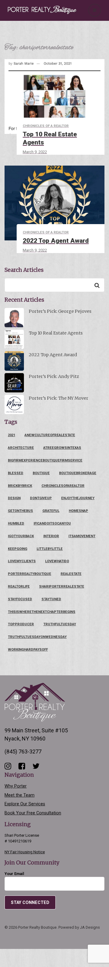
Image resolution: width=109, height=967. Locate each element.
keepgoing (17, 549)
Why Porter (16, 786)
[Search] (96, 285)
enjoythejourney (77, 498)
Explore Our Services (25, 804)
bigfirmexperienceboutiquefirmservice (45, 460)
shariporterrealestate (61, 586)
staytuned (51, 599)
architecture (21, 448)
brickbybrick (20, 486)
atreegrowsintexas (62, 448)
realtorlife (19, 586)
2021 (11, 435)
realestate (71, 574)
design (14, 498)
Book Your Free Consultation (33, 813)
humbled (16, 523)
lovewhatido (57, 561)
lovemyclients (22, 561)
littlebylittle (50, 549)
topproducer (21, 624)
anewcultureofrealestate (50, 435)
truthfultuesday (59, 624)
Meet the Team (20, 795)
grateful (50, 511)
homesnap (78, 511)
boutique (41, 473)
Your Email (14, 873)
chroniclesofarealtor (62, 486)
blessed (15, 473)
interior (51, 536)
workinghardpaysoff (28, 650)
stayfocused (20, 599)
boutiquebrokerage (77, 473)
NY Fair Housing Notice (25, 852)
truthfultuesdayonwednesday (37, 637)
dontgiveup (41, 498)
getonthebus (20, 511)
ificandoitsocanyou (52, 523)
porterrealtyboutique (29, 574)
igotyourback (21, 536)
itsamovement (81, 536)
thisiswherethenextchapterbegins (41, 612)
